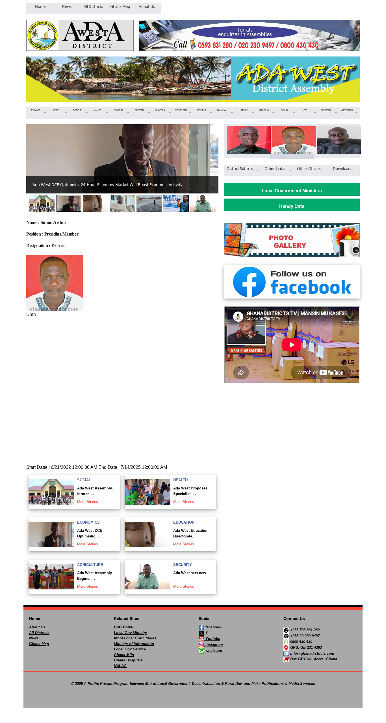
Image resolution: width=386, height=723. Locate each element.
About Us (37, 627)
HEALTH (180, 480)
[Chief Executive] (247, 140)
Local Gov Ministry (130, 633)
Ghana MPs (124, 655)
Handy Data (291, 206)
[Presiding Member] (292, 140)
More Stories (87, 502)
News (33, 638)
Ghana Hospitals (128, 660)
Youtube (212, 639)
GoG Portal (123, 627)
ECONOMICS (88, 522)
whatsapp (213, 650)
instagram (213, 645)
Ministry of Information (134, 644)
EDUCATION (183, 522)
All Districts (39, 633)
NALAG (120, 666)
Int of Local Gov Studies (135, 638)
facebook (212, 627)
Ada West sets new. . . (192, 573)
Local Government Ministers (292, 190)
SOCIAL (84, 480)
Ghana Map (39, 644)
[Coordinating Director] (337, 140)
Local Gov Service (130, 649)
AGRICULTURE (90, 565)
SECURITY (182, 565)
